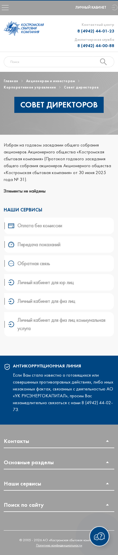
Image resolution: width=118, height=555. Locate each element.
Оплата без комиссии (39, 225)
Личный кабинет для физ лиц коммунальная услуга (61, 324)
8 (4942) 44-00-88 (95, 46)
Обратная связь (33, 263)
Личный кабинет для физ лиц (46, 301)
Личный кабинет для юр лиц (45, 282)
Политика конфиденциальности (59, 545)
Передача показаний (38, 244)
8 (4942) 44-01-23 (95, 31)
